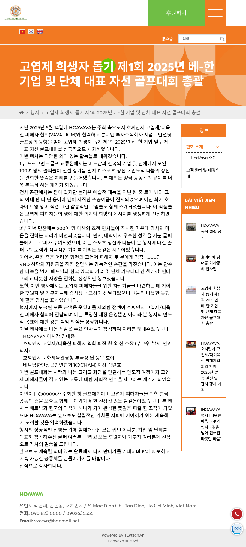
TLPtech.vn (134, 535)
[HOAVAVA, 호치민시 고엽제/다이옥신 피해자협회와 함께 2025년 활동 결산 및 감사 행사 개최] (191, 344)
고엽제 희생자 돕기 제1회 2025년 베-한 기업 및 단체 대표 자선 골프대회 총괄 (123, 112)
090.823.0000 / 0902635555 (62, 513)
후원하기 (176, 13)
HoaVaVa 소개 (204, 157)
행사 (34, 112)
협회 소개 (194, 147)
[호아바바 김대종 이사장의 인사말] (191, 258)
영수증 (167, 39)
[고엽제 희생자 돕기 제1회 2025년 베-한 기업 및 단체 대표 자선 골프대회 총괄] (191, 289)
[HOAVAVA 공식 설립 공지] (191, 226)
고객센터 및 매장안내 (203, 173)
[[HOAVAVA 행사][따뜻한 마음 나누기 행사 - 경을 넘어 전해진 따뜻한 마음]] (191, 410)
